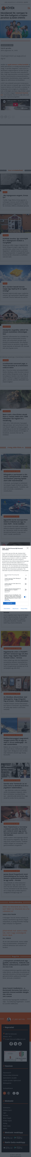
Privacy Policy (24, 608)
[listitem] (15, 575)
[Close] (28, 548)
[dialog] (15, 578)
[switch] (25, 579)
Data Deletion (7, 608)
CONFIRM (9, 603)
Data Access (15, 608)
